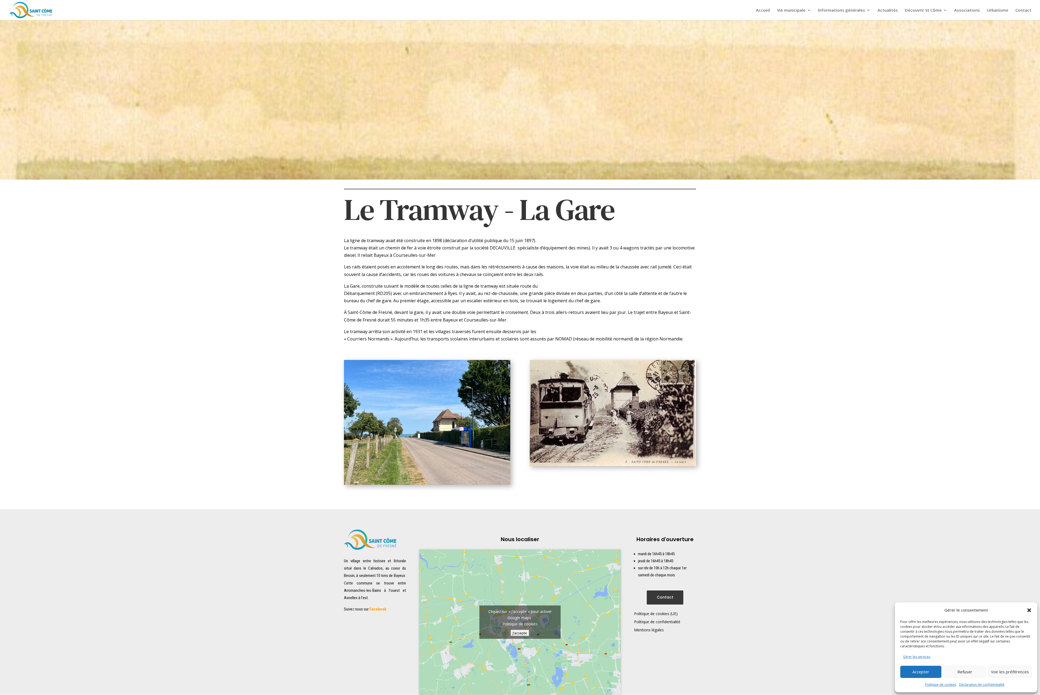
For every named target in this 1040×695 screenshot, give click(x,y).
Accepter (920, 671)
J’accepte (520, 633)
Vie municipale (791, 10)
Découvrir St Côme (923, 10)
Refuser (964, 671)
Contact (1023, 10)
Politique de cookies (940, 684)
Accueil (763, 10)
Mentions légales (649, 630)
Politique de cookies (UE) (656, 614)
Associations (967, 10)
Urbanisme (997, 10)
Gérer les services (916, 656)
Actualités (887, 10)
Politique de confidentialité (657, 622)
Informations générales (841, 10)
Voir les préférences (1010, 671)
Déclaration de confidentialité (982, 684)
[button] (1029, 610)
